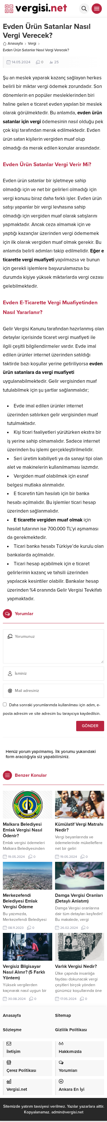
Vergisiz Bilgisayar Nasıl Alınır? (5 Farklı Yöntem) (24, 972)
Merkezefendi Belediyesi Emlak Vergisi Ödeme (20, 901)
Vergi (32, 43)
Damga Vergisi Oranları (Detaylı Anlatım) (79, 898)
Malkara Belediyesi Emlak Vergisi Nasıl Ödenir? (22, 830)
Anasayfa (15, 43)
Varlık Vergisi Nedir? (76, 966)
